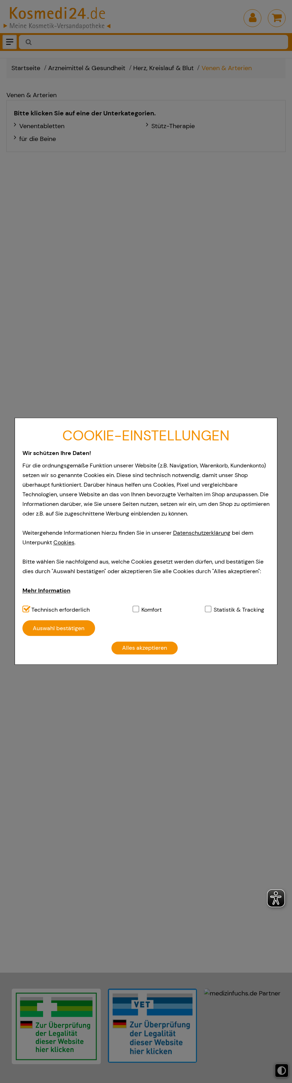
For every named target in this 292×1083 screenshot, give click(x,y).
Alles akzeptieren (144, 648)
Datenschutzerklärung (201, 533)
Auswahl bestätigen (58, 628)
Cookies (63, 542)
